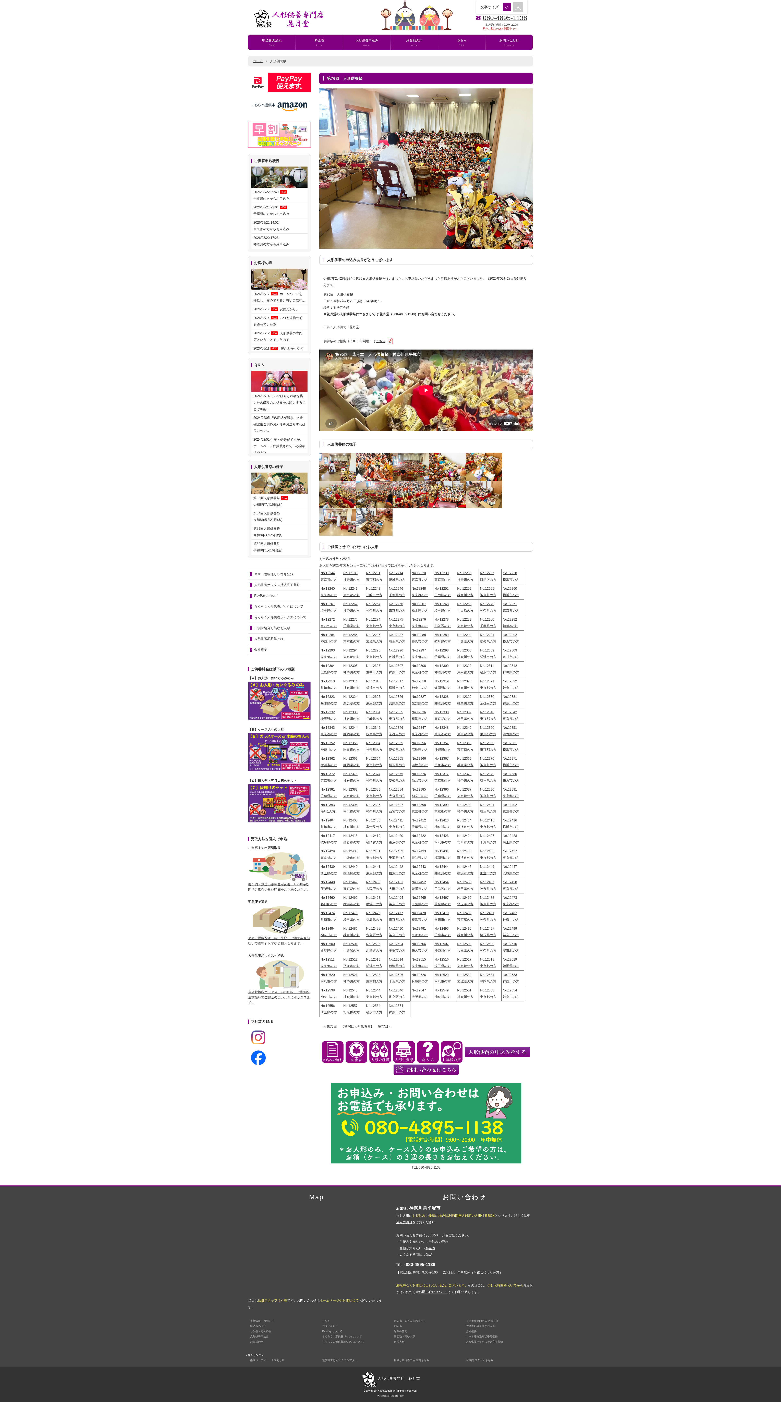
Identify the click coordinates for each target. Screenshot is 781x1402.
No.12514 (396, 959)
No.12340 (487, 712)
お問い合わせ (509, 42)
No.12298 (441, 650)
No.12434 (441, 851)
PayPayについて (266, 595)
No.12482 (510, 913)
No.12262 (350, 604)
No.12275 (396, 619)
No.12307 (396, 666)
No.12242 (373, 588)
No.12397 (396, 805)
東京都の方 (329, 579)
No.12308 (419, 666)
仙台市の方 (420, 780)
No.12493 (441, 928)
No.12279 (464, 619)
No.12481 (487, 913)
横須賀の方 (374, 842)
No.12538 (328, 990)
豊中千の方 (374, 672)
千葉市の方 (442, 935)
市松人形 (399, 1341)
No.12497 (487, 928)
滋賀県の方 (511, 734)
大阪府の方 (374, 888)
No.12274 (373, 619)
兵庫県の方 (329, 703)
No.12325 (373, 696)
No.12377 (441, 774)
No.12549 (441, 990)
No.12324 (350, 696)
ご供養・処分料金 (260, 1331)
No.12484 (328, 928)
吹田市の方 (351, 749)
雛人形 (398, 1326)
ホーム (258, 61)
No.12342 (510, 712)
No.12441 (373, 866)
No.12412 (419, 820)
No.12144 (328, 573)
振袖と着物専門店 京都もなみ (411, 1360)
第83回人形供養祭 (268, 532)
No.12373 (350, 774)
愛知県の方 (488, 641)
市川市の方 (511, 657)
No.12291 (487, 635)
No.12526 (419, 975)
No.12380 (510, 774)
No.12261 (328, 604)
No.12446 (487, 866)
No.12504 (396, 944)
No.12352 (328, 743)
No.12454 (441, 882)
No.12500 (328, 944)
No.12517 (464, 959)
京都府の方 (488, 703)
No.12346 (396, 727)
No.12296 (396, 650)
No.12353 (350, 743)
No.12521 (350, 975)
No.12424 (464, 836)
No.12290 (464, 635)
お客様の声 (414, 42)
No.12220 (419, 573)
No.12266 (396, 604)
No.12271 (510, 604)
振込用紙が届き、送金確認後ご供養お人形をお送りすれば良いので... (279, 424)
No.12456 (464, 882)
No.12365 (396, 758)
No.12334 (373, 712)
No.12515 (419, 959)
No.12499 (510, 928)
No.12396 (373, 805)
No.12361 (510, 743)
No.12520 (328, 975)
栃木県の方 (420, 610)
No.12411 (396, 820)
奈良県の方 (351, 703)
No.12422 (419, 836)
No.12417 (328, 836)
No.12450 (373, 882)
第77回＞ (384, 1026)
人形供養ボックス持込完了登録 (277, 585)
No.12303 (510, 650)
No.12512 (350, 959)
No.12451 (396, 882)
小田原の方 (465, 610)
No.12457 (487, 882)
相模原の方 (351, 1012)
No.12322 (510, 681)
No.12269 (464, 604)
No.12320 (464, 681)
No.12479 (441, 913)
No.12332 (328, 712)
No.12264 (373, 604)
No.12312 (510, 666)
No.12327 (419, 696)
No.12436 (487, 851)
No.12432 (396, 851)
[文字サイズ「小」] (508, 6)
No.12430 (350, 851)
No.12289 (441, 635)
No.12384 (396, 789)
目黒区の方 (488, 579)
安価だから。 (276, 309)
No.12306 (373, 666)
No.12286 (373, 635)
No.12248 (419, 588)
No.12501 (350, 944)
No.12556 (328, 1006)
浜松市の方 (420, 765)
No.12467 (441, 897)
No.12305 (350, 666)
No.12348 (441, 727)
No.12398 (419, 805)
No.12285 (350, 635)
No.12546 (396, 990)
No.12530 (464, 975)
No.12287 (396, 635)
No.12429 (328, 851)
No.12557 (350, 1006)
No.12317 (396, 681)
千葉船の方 (351, 950)
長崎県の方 (374, 718)
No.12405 (350, 820)
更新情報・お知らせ (262, 1320)
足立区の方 (397, 997)
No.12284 (328, 635)
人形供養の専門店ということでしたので (277, 336)
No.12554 (510, 990)
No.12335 (396, 712)
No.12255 (487, 588)
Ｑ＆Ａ (462, 42)
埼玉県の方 (329, 610)
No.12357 (441, 743)
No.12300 (464, 650)
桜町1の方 (328, 811)
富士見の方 (374, 827)
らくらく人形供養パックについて (278, 606)
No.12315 (373, 681)
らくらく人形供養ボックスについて (280, 617)
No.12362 (328, 758)
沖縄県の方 (442, 749)
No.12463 (373, 897)
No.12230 (441, 573)
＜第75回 (330, 1026)
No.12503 (373, 944)
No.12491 (419, 928)
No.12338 (441, 712)
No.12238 (510, 573)
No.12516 (441, 959)
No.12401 (487, 805)
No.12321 (487, 681)
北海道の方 (374, 950)
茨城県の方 (397, 579)
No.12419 (373, 836)
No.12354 (373, 743)
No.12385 (419, 789)
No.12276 (419, 619)
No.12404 (328, 820)
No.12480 (464, 913)
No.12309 (441, 666)
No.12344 (350, 727)
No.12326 (396, 696)
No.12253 (464, 588)
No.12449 (350, 882)
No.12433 (419, 851)
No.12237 (487, 573)
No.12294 (350, 650)
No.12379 (487, 774)
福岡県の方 (442, 858)
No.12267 (419, 604)
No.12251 (441, 588)
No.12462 (350, 897)
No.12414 (464, 820)
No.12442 (396, 866)
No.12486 (350, 928)
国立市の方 (488, 873)
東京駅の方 (465, 919)
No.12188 (350, 573)
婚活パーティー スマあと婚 (267, 1360)
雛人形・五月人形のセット (410, 1320)
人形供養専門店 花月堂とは (482, 1320)
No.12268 (441, 604)
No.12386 (441, 789)
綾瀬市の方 (420, 888)
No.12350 (487, 727)
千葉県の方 (397, 595)
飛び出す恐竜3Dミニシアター (339, 1360)
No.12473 (510, 897)
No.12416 (510, 820)
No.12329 (464, 696)
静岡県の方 (442, 688)
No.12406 (373, 820)
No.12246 (396, 588)
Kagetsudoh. (385, 1390)
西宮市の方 (397, 811)
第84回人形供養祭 (268, 517)
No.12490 (396, 928)
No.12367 (441, 758)
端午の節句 (400, 1331)
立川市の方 (442, 919)
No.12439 (328, 866)
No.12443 (419, 866)
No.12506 (419, 944)
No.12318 (419, 681)
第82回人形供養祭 (268, 547)
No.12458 (510, 882)
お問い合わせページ (433, 1292)
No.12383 (373, 789)
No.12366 (419, 758)
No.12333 (350, 712)
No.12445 (464, 866)
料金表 (319, 42)
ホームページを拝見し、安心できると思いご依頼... (279, 297)
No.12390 (487, 789)
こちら (380, 341)
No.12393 (328, 805)
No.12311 (487, 666)
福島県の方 (374, 919)
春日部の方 (329, 904)
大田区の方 (397, 888)
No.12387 (464, 789)
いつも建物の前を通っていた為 (277, 321)
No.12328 (441, 696)
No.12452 (419, 882)
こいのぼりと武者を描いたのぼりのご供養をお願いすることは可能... (279, 402)
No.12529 (441, 975)
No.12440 (350, 866)
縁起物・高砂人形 (404, 1336)
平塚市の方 (442, 765)
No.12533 (510, 975)
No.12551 (464, 990)
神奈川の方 (351, 579)
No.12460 (328, 897)
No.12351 (510, 727)
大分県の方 (397, 796)
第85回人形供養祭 (270, 501)
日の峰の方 (442, 595)
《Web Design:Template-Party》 (390, 1396)
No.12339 (464, 712)
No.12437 (510, 851)
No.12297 (419, 650)
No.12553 (487, 990)
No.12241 (350, 588)
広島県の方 (329, 672)
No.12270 (487, 604)
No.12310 (464, 666)
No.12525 (396, 975)
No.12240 (328, 588)
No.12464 (396, 897)
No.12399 (441, 805)
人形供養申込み (367, 42)
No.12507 (441, 944)
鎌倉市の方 (511, 780)
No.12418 (350, 836)
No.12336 (419, 712)
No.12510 (510, 944)
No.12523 (373, 975)
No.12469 (464, 897)
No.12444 (441, 866)
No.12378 (464, 774)
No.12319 (441, 681)
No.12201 (373, 573)
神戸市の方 (351, 780)
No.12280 (487, 619)
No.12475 (350, 913)
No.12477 (396, 913)
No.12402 (510, 805)
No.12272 (328, 619)
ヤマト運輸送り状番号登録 (273, 574)
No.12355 (396, 743)
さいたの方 (329, 626)
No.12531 (487, 975)
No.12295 (373, 650)
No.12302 (487, 650)
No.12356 (419, 743)
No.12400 (464, 805)
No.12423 (441, 836)
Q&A (428, 1254)
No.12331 (510, 696)
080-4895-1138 (505, 18)
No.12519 (510, 959)
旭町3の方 (510, 626)
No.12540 (350, 990)
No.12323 (328, 696)
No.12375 (396, 774)
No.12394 (350, 805)
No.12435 (464, 851)
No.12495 (464, 928)
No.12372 (328, 774)
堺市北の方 (511, 950)
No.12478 (419, 913)
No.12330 (487, 696)
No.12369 (464, 758)
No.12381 (328, 789)
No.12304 (328, 666)
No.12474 (328, 913)
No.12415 (487, 820)
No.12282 (510, 619)
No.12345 (373, 727)
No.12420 (396, 836)
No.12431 (373, 851)
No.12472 (487, 897)
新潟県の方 (329, 950)
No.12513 (373, 959)
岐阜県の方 (442, 641)
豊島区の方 (374, 935)
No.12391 (510, 789)
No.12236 (464, 573)
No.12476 (373, 913)
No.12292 (510, 635)
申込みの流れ (272, 42)
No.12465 (419, 897)
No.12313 (328, 681)
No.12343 (328, 727)
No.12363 (350, 758)
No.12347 (419, 727)
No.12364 (373, 758)
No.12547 (419, 990)
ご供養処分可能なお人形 (272, 628)
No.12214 (396, 573)
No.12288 (419, 635)
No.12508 (464, 944)
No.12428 (510, 836)
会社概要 (260, 649)
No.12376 (419, 774)
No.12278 (441, 619)
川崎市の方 (374, 595)
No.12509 (487, 944)
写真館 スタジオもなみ (479, 1360)
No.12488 (373, 928)
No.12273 (350, 619)
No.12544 (373, 990)
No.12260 (510, 588)
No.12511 (328, 959)
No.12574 (396, 1006)
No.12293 (328, 650)
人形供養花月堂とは (269, 639)
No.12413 (441, 820)
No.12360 (487, 743)
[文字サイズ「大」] (518, 7)
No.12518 (487, 959)
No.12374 (373, 774)
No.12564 (373, 1006)
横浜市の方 (511, 579)
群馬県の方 (511, 672)
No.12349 (464, 727)
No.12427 (487, 836)
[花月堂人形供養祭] (337, 466)
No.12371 (510, 758)
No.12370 (487, 758)
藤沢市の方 (465, 827)
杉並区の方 (442, 626)
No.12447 (510, 866)
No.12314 (350, 681)
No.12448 (328, 882)
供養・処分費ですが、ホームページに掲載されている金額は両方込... (279, 446)
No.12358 (464, 743)
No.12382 (350, 789)
